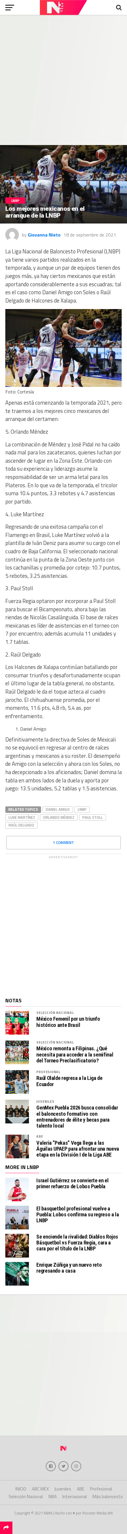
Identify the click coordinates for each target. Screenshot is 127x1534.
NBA (52, 1496)
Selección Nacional (55, 1012)
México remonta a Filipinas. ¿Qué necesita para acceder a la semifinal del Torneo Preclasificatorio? (74, 1054)
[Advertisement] (63, 80)
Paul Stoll (92, 817)
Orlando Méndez (58, 817)
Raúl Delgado (21, 825)
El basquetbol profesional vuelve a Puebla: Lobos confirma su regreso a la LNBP (77, 1214)
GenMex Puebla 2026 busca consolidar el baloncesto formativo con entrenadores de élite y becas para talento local (77, 1117)
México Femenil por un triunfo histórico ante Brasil (68, 1022)
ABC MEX (40, 1488)
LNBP (82, 809)
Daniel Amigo (58, 809)
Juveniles (45, 1101)
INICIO (20, 1488)
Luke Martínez (22, 817)
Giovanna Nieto (44, 234)
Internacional (74, 1496)
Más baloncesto (107, 1496)
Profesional (48, 1071)
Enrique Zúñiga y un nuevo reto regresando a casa (69, 1268)
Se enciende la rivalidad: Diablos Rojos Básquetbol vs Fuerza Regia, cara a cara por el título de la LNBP (77, 1243)
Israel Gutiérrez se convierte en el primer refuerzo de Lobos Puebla (72, 1183)
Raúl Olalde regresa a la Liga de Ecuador (69, 1081)
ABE (39, 1136)
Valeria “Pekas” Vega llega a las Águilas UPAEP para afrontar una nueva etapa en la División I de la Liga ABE (77, 1149)
